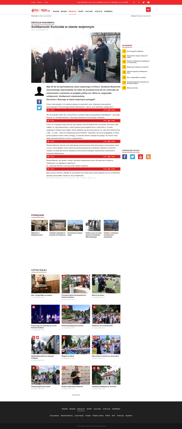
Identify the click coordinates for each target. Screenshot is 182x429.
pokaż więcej (76, 395)
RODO (107, 415)
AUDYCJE (98, 11)
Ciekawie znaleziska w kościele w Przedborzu (57, 234)
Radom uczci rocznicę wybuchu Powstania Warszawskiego (94, 235)
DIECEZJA (72, 11)
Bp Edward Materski (55, 178)
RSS (113, 415)
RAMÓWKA (108, 11)
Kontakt (33, 2)
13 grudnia (83, 178)
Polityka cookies (98, 415)
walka (77, 178)
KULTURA (89, 11)
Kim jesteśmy (54, 415)
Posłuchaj (120, 415)
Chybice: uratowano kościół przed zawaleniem (111, 235)
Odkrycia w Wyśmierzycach (37, 234)
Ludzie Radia (79, 415)
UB (94, 178)
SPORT (81, 11)
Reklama (39, 2)
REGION (64, 11)
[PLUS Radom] (40, 11)
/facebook (129, 415)
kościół (64, 178)
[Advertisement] (83, 191)
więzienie (89, 178)
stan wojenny (71, 178)
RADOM (56, 11)
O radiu (46, 2)
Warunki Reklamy (67, 415)
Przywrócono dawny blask (75, 234)
